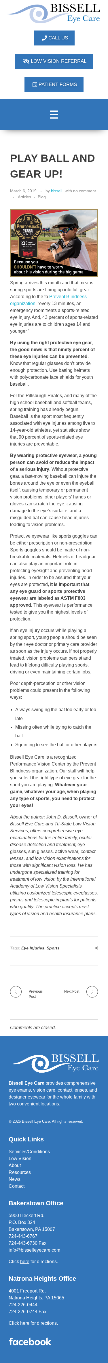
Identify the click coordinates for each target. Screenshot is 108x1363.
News (14, 1179)
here (24, 1323)
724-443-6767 (23, 1236)
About (15, 1165)
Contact (16, 1186)
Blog (42, 197)
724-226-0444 (23, 1304)
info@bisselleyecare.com (34, 1250)
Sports (53, 948)
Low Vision (20, 1158)
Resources (20, 1172)
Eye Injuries (32, 948)
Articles (24, 197)
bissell (56, 191)
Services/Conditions (29, 1151)
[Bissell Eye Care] (54, 13)
